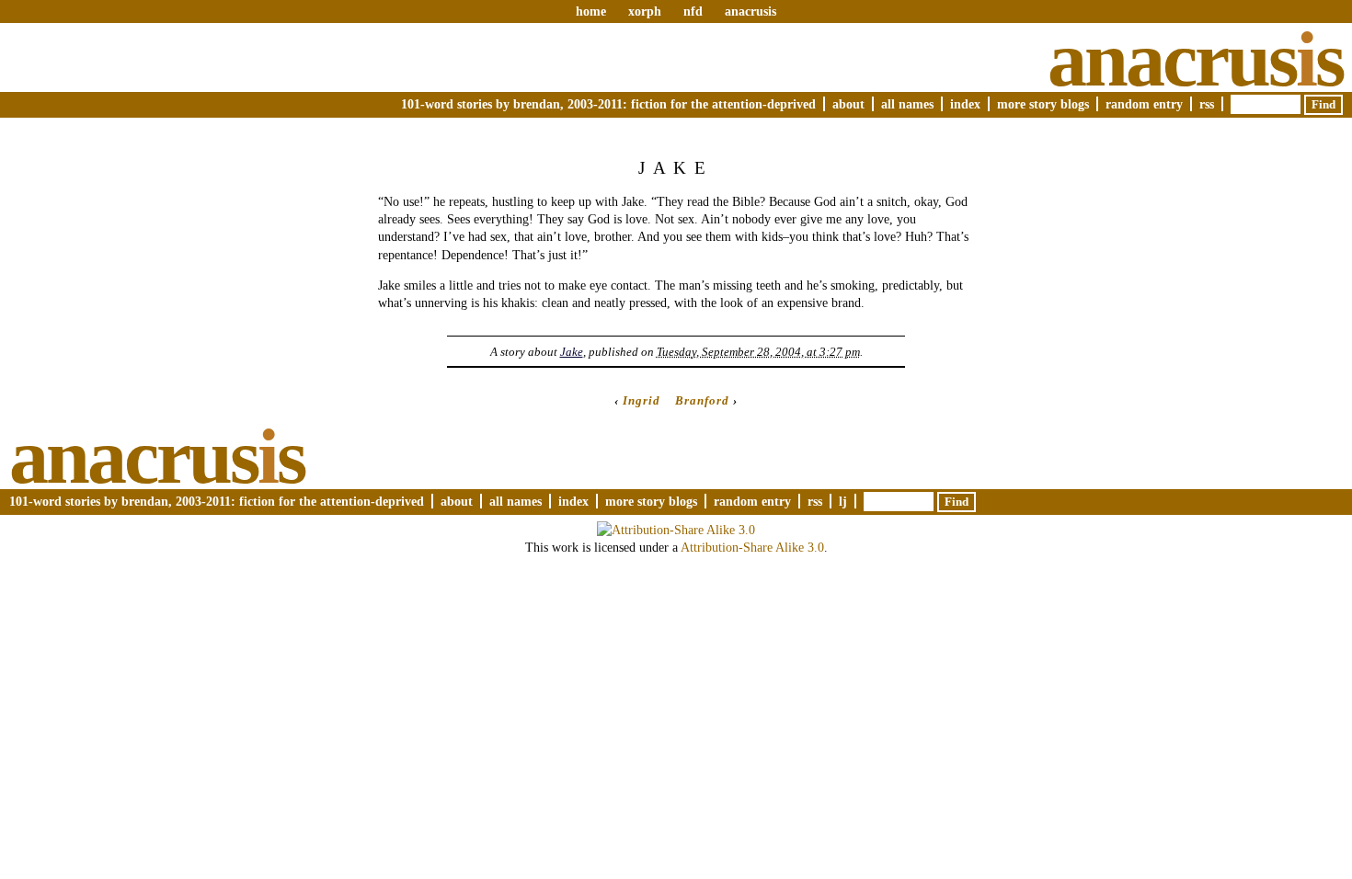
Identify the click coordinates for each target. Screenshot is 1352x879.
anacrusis (750, 11)
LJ (843, 501)
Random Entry (1144, 104)
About (848, 104)
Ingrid (641, 400)
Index (965, 104)
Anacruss (1195, 59)
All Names (907, 104)
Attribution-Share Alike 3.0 (752, 547)
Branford (702, 400)
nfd (693, 11)
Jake (571, 352)
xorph (644, 11)
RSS (1206, 104)
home (591, 11)
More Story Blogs (1043, 104)
